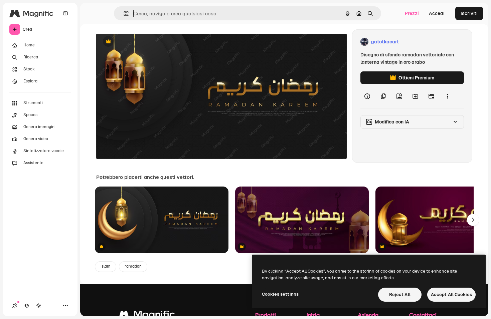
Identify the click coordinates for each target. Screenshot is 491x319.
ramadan (133, 266)
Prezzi (412, 13)
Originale (140, 42)
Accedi (437, 13)
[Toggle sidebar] (65, 13)
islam (106, 266)
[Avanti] (473, 220)
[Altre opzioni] (447, 96)
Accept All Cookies (451, 294)
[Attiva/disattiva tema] (38, 305)
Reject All (400, 294)
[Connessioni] (14, 305)
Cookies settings (280, 294)
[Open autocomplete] (123, 13)
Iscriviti (469, 13)
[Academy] (26, 305)
